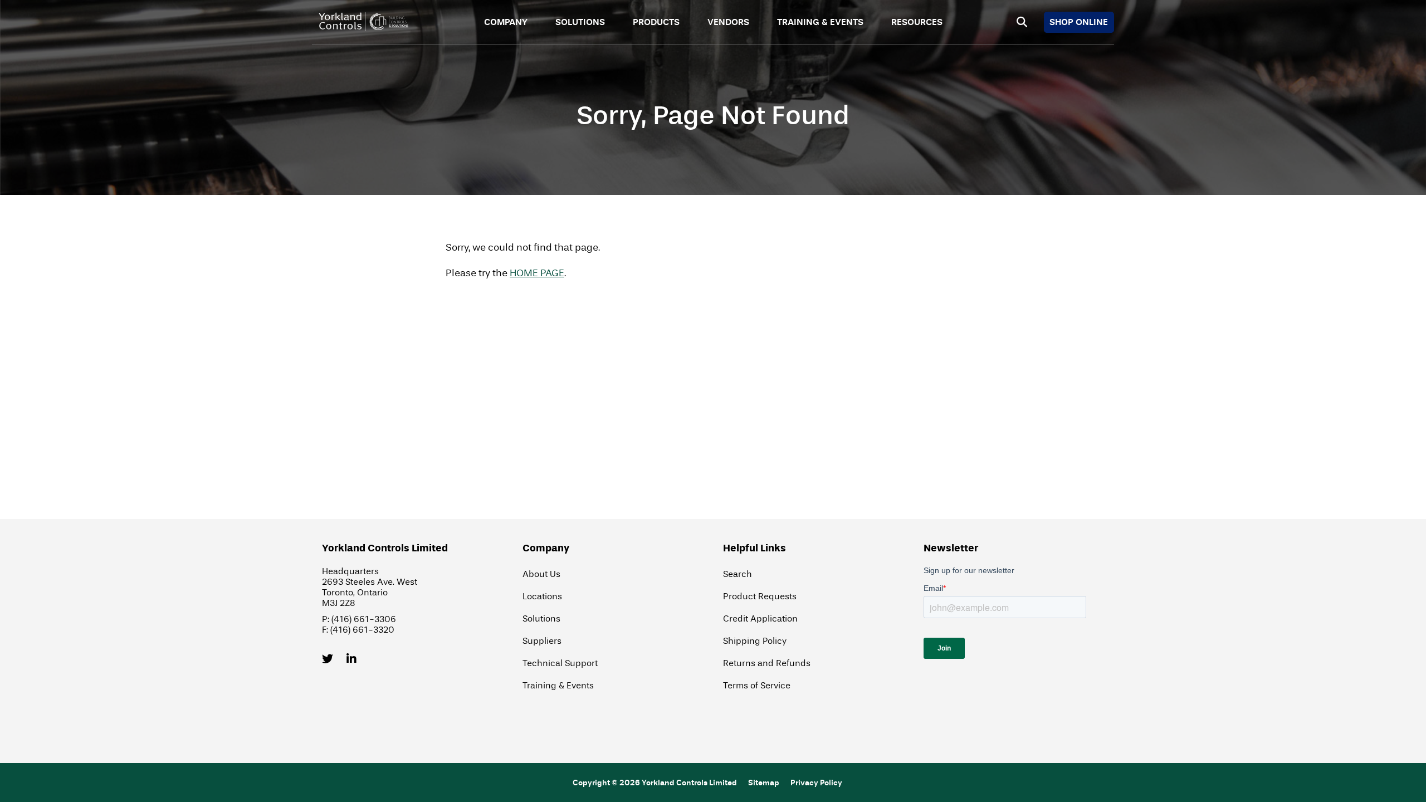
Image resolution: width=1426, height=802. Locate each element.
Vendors (728, 22)
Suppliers (541, 640)
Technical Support (560, 663)
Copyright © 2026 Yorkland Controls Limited (655, 783)
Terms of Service (756, 685)
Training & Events (820, 22)
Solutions (580, 22)
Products (656, 22)
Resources (916, 22)
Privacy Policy (816, 783)
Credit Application (760, 618)
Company (506, 22)
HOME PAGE (537, 273)
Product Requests (760, 596)
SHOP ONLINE (1078, 22)
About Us (541, 574)
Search (737, 574)
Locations (542, 596)
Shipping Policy (755, 640)
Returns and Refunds (766, 663)
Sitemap (763, 783)
